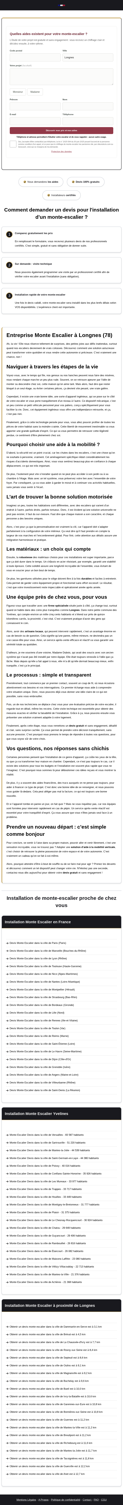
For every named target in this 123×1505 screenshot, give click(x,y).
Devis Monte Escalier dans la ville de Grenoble (36, 1067)
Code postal (16, 50)
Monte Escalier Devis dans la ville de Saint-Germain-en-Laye (44, 1158)
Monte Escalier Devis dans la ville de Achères (35, 1282)
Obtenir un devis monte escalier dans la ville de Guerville (42, 1466)
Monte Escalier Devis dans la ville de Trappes (35, 1189)
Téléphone (68, 114)
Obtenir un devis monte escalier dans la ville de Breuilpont (42, 1435)
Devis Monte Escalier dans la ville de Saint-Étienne (38, 1043)
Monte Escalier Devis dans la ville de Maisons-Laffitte (40, 1258)
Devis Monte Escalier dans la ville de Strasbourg (37, 997)
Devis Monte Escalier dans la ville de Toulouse (36, 966)
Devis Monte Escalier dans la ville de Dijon (34, 1059)
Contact (87, 1499)
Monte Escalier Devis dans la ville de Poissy (35, 1165)
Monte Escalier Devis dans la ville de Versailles (36, 1134)
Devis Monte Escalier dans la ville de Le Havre (36, 1051)
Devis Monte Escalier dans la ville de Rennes (35, 1020)
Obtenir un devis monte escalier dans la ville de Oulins (40, 1365)
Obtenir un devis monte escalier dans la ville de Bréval (40, 1334)
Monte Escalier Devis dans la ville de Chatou (35, 1227)
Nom (65, 99)
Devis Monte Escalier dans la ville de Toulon (34, 1028)
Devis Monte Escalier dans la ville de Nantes (35, 981)
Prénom (14, 99)
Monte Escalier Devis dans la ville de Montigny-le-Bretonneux (44, 1204)
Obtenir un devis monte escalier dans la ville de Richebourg (43, 1443)
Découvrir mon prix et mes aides (61, 130)
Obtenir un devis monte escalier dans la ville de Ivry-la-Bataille (45, 1396)
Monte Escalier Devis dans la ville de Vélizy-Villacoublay (41, 1266)
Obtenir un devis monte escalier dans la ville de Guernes (41, 1419)
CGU (104, 1499)
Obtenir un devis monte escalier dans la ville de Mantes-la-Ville (45, 1427)
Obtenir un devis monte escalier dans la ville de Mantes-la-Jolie (45, 1450)
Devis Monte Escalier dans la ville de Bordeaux (36, 1005)
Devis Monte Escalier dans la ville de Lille (33, 1012)
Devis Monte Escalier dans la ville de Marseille (36, 950)
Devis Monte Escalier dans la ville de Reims (34, 1036)
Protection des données (61, 151)
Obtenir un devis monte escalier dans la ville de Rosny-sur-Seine (46, 1350)
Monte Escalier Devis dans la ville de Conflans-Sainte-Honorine (45, 1173)
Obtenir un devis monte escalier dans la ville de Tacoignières (44, 1458)
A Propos (43, 1499)
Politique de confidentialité (65, 1499)
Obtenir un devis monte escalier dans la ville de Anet (39, 1474)
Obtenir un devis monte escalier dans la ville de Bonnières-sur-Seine (48, 1411)
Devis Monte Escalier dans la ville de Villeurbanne (38, 1082)
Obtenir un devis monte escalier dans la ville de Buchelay (42, 1381)
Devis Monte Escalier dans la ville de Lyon (33, 958)
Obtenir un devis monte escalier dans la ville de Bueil (39, 1388)
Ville (65, 50)
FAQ (96, 1499)
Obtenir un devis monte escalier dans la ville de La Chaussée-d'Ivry (47, 1342)
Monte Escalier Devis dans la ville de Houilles (35, 1196)
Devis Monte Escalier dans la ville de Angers (35, 1074)
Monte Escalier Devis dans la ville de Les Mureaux (38, 1181)
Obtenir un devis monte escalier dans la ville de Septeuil (41, 1357)
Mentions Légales (26, 1499)
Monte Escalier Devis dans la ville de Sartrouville (37, 1142)
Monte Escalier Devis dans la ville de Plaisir (34, 1212)
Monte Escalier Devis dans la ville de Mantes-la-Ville (39, 1274)
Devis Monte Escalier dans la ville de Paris (34, 943)
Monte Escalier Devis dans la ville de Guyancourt (37, 1235)
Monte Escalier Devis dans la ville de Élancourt (36, 1251)
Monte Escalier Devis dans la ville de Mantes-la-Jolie (39, 1150)
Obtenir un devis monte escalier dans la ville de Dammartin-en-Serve (48, 1326)
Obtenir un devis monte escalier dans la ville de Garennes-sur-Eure (47, 1404)
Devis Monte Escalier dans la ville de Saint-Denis (37, 1090)
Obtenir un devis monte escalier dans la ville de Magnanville (43, 1373)
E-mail (13, 114)
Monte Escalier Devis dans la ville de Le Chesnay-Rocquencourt (46, 1220)
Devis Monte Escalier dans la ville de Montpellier (37, 989)
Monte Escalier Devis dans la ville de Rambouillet (37, 1243)
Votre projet (21, 65)
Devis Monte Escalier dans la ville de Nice (33, 974)
